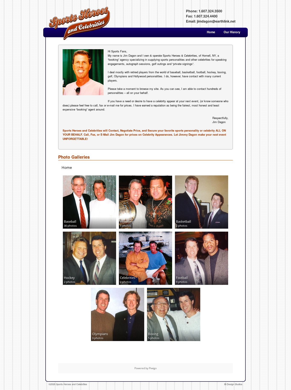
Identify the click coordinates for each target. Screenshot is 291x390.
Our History (232, 32)
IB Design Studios (233, 384)
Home (211, 32)
